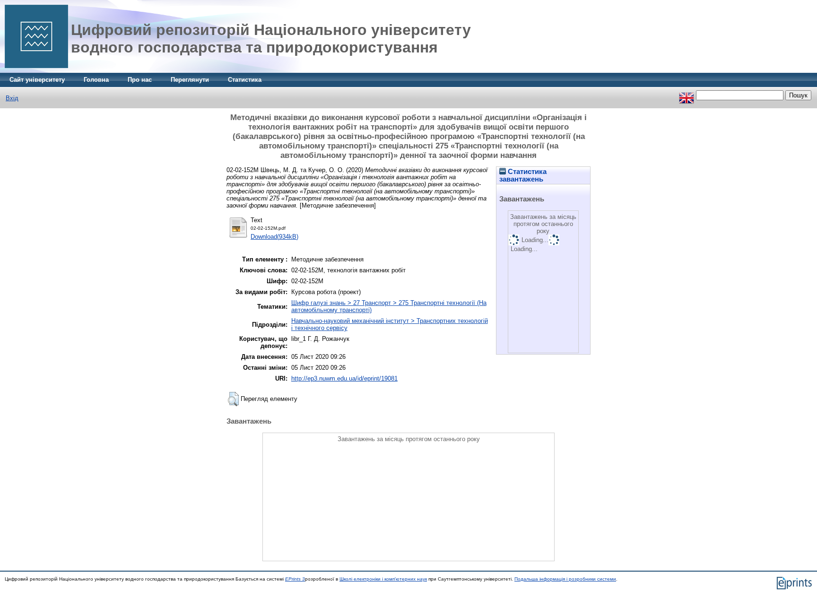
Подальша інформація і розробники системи (565, 579)
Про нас (140, 79)
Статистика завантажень (523, 175)
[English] (686, 95)
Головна (96, 79)
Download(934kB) (274, 236)
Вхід (12, 98)
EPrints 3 (295, 579)
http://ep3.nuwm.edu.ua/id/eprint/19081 (344, 378)
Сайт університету (37, 79)
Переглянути (190, 79)
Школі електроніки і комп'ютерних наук (383, 579)
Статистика (244, 79)
